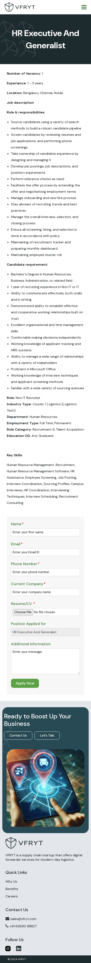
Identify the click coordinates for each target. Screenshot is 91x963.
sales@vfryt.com (23, 919)
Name (17, 524)
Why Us (11, 881)
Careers (12, 896)
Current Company (28, 583)
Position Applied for (28, 623)
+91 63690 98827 (23, 926)
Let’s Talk (47, 735)
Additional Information (31, 643)
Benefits (12, 889)
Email (17, 544)
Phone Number (25, 563)
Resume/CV (23, 603)
